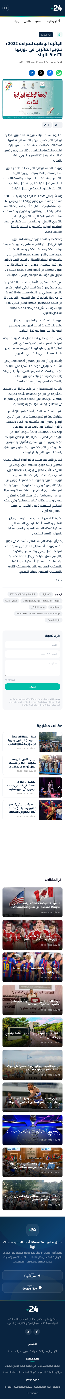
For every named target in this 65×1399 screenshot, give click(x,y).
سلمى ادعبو (11, 601)
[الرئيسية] (59, 34)
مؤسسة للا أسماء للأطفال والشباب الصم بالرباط (38, 614)
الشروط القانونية (42, 1386)
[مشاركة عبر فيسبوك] (50, 72)
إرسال (33, 686)
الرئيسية (56, 1386)
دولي (25, 1351)
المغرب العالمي (33, 21)
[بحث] (5, 8)
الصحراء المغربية (11, 1372)
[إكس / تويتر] (28, 1332)
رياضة (41, 1351)
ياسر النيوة (55, 607)
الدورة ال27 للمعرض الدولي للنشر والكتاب (41, 601)
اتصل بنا (8, 1386)
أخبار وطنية (53, 21)
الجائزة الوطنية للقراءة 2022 (23, 594)
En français (32, 1393)
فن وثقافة (46, 35)
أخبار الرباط (46, 594)
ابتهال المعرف (53, 620)
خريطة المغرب (29, 1372)
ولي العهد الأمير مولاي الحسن (20, 1365)
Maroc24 (54, 62)
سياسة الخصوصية (23, 1386)
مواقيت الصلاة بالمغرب (50, 1372)
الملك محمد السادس (49, 1365)
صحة (10, 1351)
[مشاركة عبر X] (40, 72)
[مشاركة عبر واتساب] (58, 72)
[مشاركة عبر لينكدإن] (32, 72)
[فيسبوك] (37, 1332)
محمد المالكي (37, 607)
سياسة (33, 1351)
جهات (16, 21)
